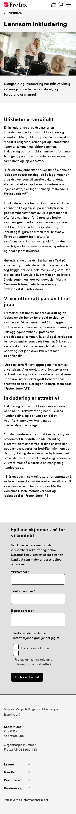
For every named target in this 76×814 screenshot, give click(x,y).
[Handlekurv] (54, 5)
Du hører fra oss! (27, 677)
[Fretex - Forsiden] (15, 4)
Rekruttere (14, 13)
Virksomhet (19, 572)
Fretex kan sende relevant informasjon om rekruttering (34, 662)
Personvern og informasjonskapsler (26, 799)
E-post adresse (22, 610)
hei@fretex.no (14, 736)
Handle (9, 772)
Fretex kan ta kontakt (36, 648)
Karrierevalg (13, 788)
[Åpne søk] (61, 4)
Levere (9, 764)
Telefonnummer (22, 591)
